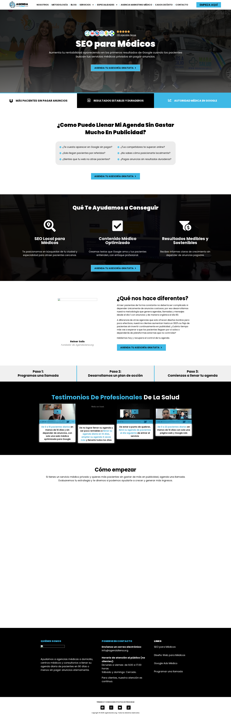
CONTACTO (182, 4)
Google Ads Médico (165, 663)
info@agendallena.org (115, 650)
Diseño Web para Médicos (169, 655)
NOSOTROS (43, 4)
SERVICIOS (85, 4)
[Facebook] (103, 708)
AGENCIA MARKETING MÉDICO (136, 4)
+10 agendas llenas (126, 35)
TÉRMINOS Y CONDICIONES (106, 702)
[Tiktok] (129, 708)
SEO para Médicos (165, 646)
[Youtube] (120, 708)
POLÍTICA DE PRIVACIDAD (125, 702)
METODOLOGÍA (60, 4)
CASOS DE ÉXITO (164, 4)
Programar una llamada (168, 671)
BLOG (74, 4)
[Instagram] (111, 708)
